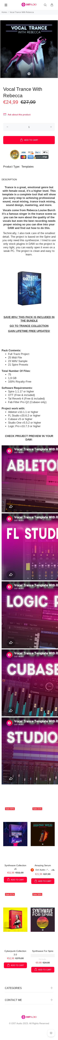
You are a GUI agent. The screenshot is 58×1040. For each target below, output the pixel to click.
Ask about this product (19, 114)
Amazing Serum (43, 865)
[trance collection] (29, 288)
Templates (27, 166)
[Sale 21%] (43, 834)
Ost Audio (42, 959)
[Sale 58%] (43, 920)
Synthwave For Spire (42, 951)
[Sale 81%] (15, 920)
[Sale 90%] (15, 834)
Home (4, 12)
